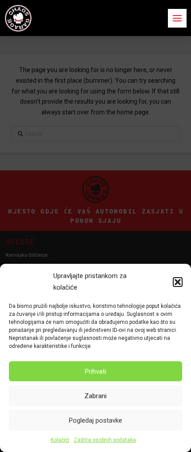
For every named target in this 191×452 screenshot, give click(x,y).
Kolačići (60, 440)
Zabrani (95, 396)
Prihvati (95, 371)
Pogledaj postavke (95, 420)
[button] (177, 282)
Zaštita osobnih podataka (105, 440)
